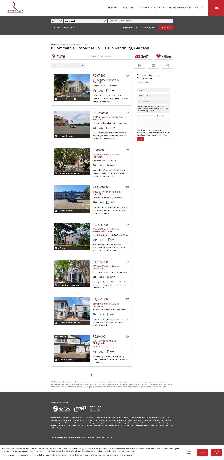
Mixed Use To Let (56, 420)
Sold (74, 420)
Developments (158, 420)
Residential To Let (91, 420)
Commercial (71, 44)
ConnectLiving (132, 423)
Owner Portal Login (121, 423)
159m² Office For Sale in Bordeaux (106, 304)
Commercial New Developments (147, 418)
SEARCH (167, 28)
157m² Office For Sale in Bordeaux (106, 267)
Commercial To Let (92, 418)
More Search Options (147, 28)
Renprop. (63, 44)
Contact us (118, 425)
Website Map (149, 425)
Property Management (106, 423)
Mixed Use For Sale (130, 418)
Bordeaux (91, 437)
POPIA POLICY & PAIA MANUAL (134, 425)
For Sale (79, 44)
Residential (80, 420)
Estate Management (91, 423)
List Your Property (162, 423)
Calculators (151, 423)
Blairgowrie (83, 437)
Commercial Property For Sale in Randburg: (65, 437)
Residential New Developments (108, 420)
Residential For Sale (125, 420)
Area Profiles (142, 423)
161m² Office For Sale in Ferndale (106, 81)
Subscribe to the (152, 116)
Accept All (216, 453)
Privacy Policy (162, 135)
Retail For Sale (164, 418)
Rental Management (57, 423)
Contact (68, 425)
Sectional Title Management (74, 423)
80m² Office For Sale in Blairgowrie (105, 342)
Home (59, 418)
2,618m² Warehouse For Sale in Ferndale (110, 118)
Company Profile (109, 425)
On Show (145, 420)
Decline (202, 453)
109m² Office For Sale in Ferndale (106, 155)
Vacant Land (137, 420)
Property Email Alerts (58, 425)
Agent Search (98, 425)
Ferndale (97, 437)
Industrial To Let (117, 418)
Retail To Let (67, 420)
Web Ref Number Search (66, 28)
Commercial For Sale (77, 418)
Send (140, 139)
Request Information (166, 425)
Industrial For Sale (105, 418)
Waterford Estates (107, 437)
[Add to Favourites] (127, 75)
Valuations (167, 420)
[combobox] (141, 21)
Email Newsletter (158, 116)
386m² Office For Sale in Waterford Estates (106, 230)
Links (156, 425)
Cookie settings (188, 453)
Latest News (76, 425)
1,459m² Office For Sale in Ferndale (107, 193)
